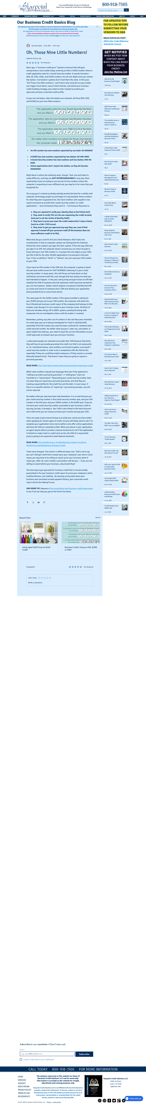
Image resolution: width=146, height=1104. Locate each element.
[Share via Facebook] (27, 502)
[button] (97, 26)
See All (97, 517)
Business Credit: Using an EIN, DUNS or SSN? (81, 548)
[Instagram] (104, 1100)
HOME (20, 1076)
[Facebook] (109, 1100)
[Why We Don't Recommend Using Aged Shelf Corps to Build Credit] (39, 532)
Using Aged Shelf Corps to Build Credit (36, 548)
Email (22, 1050)
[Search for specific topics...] (126, 9)
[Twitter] (114, 1100)
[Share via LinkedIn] (39, 502)
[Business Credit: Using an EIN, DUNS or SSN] (81, 532)
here (57, 36)
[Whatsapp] (100, 1100)
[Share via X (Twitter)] (33, 502)
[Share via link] (44, 502)
